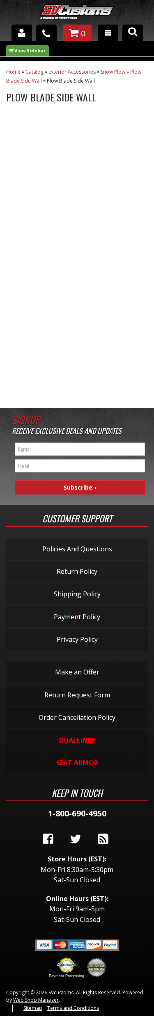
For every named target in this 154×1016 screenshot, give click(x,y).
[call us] (46, 33)
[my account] (21, 33)
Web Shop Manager (36, 999)
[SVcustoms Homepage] (77, 15)
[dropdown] (108, 33)
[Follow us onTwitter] (75, 839)
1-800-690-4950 (77, 813)
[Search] (132, 33)
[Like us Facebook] (48, 839)
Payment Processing (66, 976)
